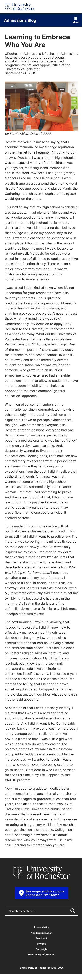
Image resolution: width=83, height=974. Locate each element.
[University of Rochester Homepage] (20, 6)
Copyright (42, 949)
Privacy (41, 943)
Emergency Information (41, 954)
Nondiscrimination (41, 933)
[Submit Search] (72, 910)
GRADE (10, 780)
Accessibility (41, 927)
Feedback (41, 938)
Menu (76, 21)
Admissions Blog (20, 20)
